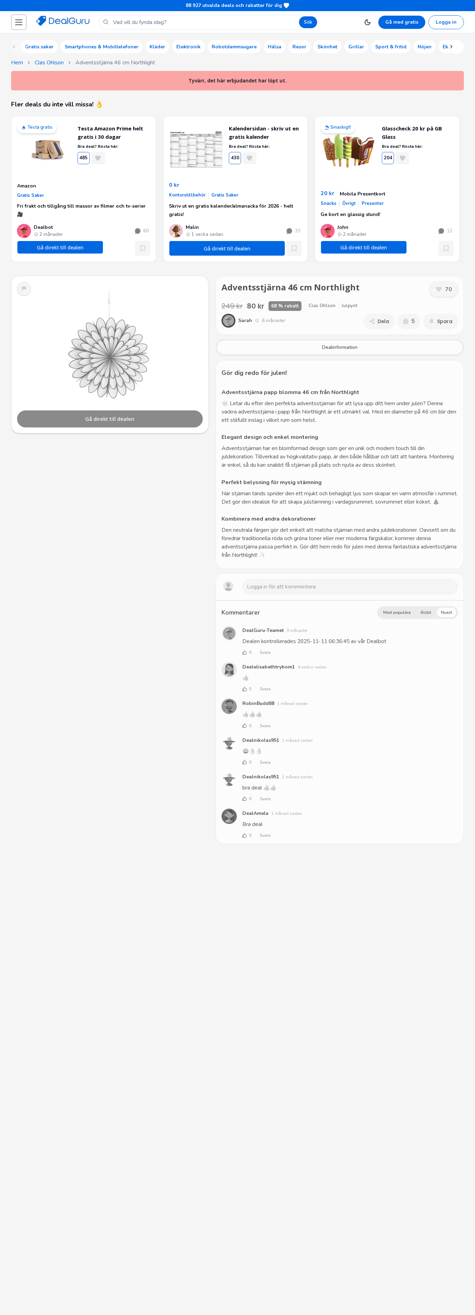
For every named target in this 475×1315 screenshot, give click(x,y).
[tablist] (340, 347)
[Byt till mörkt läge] (367, 22)
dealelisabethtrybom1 (268, 667)
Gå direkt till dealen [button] (60, 247)
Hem (17, 62)
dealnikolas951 (260, 740)
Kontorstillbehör (187, 195)
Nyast (446, 612)
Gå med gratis (401, 22)
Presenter (373, 203)
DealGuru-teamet (263, 630)
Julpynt (349, 306)
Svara (265, 652)
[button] (18, 22)
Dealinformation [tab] (339, 347)
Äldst (425, 612)
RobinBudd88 (258, 703)
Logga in (446, 22)
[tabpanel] (340, 464)
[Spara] (142, 248)
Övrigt (349, 203)
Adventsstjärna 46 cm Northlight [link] (115, 62)
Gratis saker (30, 195)
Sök (308, 22)
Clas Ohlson (49, 62)
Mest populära (397, 612)
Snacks (328, 203)
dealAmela (255, 813)
